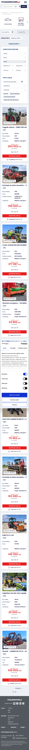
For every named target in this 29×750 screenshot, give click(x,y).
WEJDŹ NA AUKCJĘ (14, 156)
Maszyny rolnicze (7, 14)
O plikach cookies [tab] (22, 348)
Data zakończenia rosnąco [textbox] (7, 32)
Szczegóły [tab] (12, 348)
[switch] (25, 379)
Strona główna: (4, 12)
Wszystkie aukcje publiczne (16, 12)
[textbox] (14, 53)
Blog (9, 710)
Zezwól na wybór (14, 399)
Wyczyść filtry (22, 32)
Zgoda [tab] (4, 348)
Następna (18, 688)
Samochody (8, 24)
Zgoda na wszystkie (14, 395)
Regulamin (10, 722)
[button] (27, 22)
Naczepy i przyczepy (21, 24)
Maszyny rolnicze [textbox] (18, 6)
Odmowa (14, 404)
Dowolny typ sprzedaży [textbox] (13, 82)
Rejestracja (11, 718)
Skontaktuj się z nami (13, 716)
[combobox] (17, 6)
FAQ (9, 720)
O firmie (10, 708)
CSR (9, 712)
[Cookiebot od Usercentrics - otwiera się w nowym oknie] (20, 344)
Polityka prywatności (13, 724)
